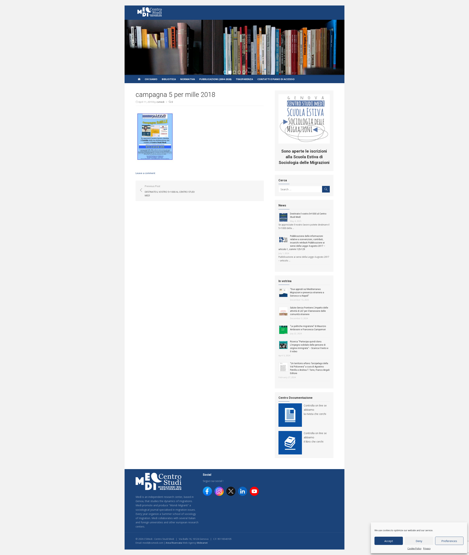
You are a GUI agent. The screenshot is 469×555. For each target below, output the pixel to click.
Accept (388, 541)
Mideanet (202, 542)
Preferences (449, 541)
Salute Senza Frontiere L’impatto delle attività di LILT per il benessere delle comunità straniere (309, 311)
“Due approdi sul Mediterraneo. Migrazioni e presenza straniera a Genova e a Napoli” (307, 292)
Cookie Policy (414, 548)
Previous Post (170, 190)
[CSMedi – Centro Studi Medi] (139, 79)
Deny (419, 541)
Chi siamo (151, 79)
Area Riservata (174, 542)
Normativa (187, 79)
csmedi (160, 101)
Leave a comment (145, 173)
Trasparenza (244, 79)
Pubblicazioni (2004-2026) (215, 79)
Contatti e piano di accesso (276, 79)
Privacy (427, 548)
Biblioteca (169, 79)
